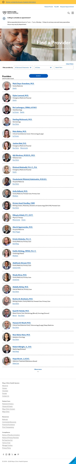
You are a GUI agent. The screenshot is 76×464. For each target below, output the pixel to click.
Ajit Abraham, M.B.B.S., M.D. (24, 155)
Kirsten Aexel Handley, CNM (24, 203)
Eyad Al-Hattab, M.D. (21, 311)
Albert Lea (16, 363)
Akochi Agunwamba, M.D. (23, 227)
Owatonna (16, 279)
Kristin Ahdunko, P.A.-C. (22, 239)
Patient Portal (48, 7)
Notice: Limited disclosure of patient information (21, 2)
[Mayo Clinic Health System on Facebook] (3, 454)
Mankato (15, 196)
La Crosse (16, 112)
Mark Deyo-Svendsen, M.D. (23, 83)
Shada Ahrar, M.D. (20, 275)
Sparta (22, 112)
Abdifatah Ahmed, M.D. (22, 263)
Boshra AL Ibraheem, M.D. (23, 299)
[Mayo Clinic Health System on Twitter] (12, 454)
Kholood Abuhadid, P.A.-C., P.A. (25, 167)
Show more (38, 369)
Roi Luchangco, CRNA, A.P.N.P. (25, 107)
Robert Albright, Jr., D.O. (22, 347)
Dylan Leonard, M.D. (21, 95)
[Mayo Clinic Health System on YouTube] (15, 454)
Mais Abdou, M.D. (19, 131)
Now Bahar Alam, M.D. (21, 335)
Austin (14, 88)
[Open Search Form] (68, 13)
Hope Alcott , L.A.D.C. (21, 359)
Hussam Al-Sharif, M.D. (22, 323)
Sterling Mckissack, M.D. (22, 119)
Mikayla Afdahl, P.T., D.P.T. (23, 215)
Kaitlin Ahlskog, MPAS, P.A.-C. (24, 251)
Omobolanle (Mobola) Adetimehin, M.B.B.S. (30, 179)
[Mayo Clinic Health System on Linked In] (9, 455)
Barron (15, 315)
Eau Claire (16, 124)
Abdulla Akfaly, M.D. (20, 287)
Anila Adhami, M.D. (20, 191)
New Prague (16, 232)
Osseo (23, 220)
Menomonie (24, 148)
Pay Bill (56, 7)
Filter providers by (8, 67)
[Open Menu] (73, 13)
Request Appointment (67, 7)
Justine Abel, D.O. (19, 143)
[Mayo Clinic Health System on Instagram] (6, 455)
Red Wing (16, 244)
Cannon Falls (16, 267)
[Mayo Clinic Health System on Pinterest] (18, 455)
